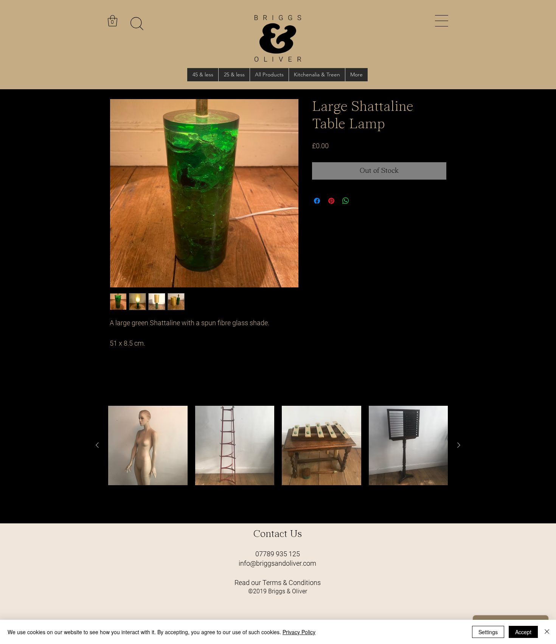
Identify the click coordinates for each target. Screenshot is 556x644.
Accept (523, 632)
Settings (488, 632)
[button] (441, 20)
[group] (278, 461)
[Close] (546, 632)
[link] (112, 20)
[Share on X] (360, 200)
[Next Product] (458, 445)
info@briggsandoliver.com (277, 563)
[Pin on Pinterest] (331, 200)
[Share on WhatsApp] (345, 200)
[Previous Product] (97, 445)
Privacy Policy (299, 632)
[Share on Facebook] (316, 200)
